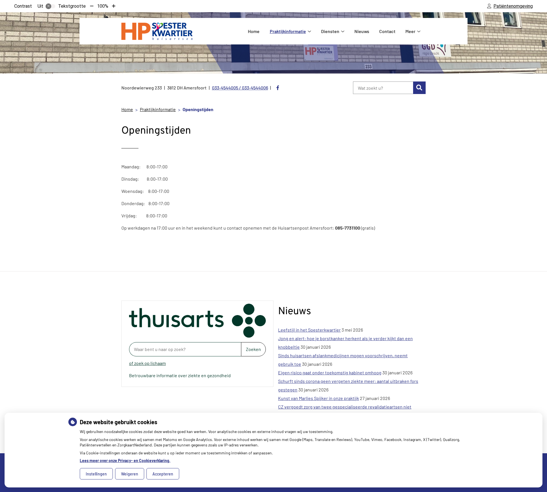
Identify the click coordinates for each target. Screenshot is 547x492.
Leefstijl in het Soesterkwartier (309, 329)
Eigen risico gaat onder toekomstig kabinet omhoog (329, 372)
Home (254, 31)
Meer (410, 31)
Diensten (330, 31)
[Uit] (50, 6)
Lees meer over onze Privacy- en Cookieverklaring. (125, 460)
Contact (387, 31)
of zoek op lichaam (147, 363)
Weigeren (129, 473)
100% (102, 6)
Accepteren (162, 473)
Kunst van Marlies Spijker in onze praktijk (318, 398)
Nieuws (361, 31)
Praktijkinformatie (288, 31)
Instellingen (96, 473)
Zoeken (253, 349)
